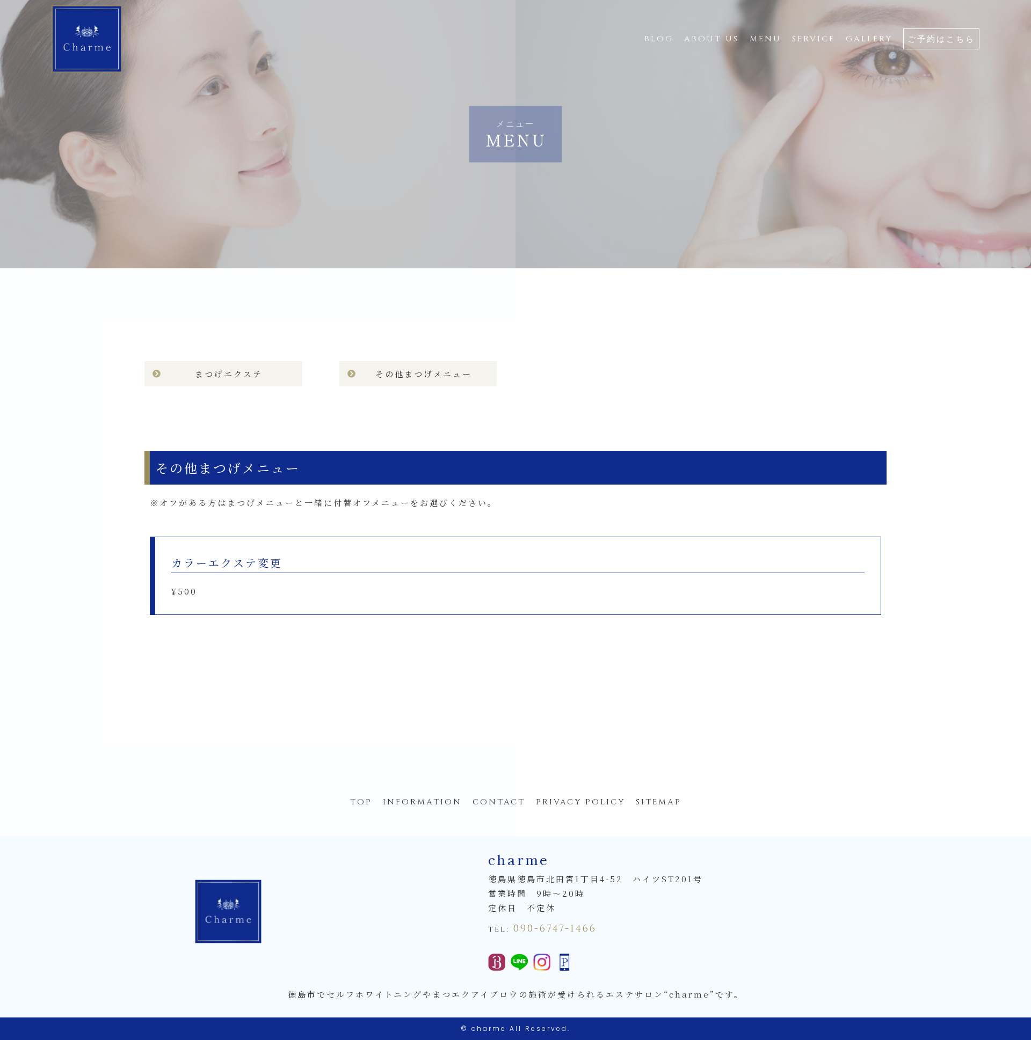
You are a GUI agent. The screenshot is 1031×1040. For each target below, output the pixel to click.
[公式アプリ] (564, 963)
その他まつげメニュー (423, 373)
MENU (765, 39)
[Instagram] (541, 963)
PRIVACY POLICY (580, 802)
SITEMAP (658, 802)
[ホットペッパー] (496, 963)
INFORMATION (422, 802)
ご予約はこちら (941, 39)
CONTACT (499, 802)
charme (488, 1028)
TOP (361, 802)
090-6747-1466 (555, 928)
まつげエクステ (229, 373)
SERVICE (813, 39)
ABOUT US (711, 39)
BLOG (658, 39)
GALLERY (869, 39)
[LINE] (519, 963)
